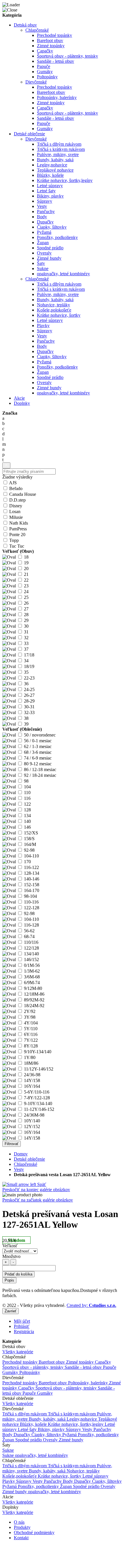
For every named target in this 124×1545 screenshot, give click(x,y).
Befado (15, 488)
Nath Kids (18, 523)
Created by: (91, 1305)
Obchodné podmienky (34, 1532)
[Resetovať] (6, 465)
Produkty (22, 1527)
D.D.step (17, 500)
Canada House (22, 494)
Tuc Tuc (16, 546)
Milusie (16, 517)
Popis (9, 1280)
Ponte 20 (17, 534)
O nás (19, 1522)
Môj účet (22, 1321)
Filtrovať (11, 1144)
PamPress (18, 528)
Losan (14, 511)
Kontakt (21, 1537)
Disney (15, 505)
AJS (13, 482)
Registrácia (24, 1331)
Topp (14, 540)
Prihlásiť (21, 1326)
